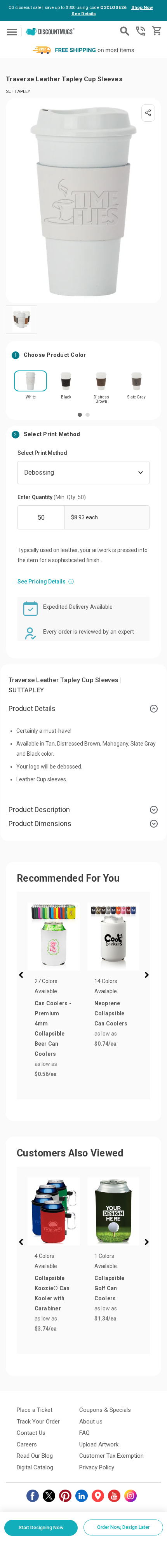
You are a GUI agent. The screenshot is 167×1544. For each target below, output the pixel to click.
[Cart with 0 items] (156, 30)
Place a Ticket (34, 1409)
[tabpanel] (30, 387)
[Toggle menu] (10, 31)
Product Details (32, 708)
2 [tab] (87, 415)
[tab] (83, 709)
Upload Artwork (98, 1444)
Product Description (39, 809)
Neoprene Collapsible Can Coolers (111, 1013)
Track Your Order (38, 1421)
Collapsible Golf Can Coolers (109, 1288)
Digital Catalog (35, 1467)
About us (91, 1421)
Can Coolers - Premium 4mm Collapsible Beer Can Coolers (53, 1028)
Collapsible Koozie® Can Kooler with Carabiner (52, 1293)
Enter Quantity (51, 497)
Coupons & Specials (105, 1409)
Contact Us (31, 1432)
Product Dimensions (40, 823)
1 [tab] (80, 415)
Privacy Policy (96, 1467)
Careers (27, 1444)
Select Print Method (42, 453)
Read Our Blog (35, 1455)
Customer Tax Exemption (111, 1455)
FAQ (84, 1432)
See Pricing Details (45, 581)
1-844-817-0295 (140, 31)
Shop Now (142, 7)
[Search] (124, 31)
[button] (22, 976)
